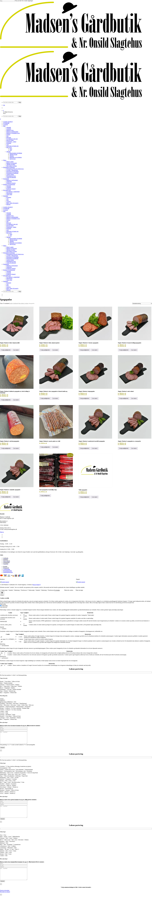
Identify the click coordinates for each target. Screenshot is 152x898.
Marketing (16, 590)
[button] (4, 890)
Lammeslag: (3, 847)
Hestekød (8, 228)
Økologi (8, 290)
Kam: (1, 771)
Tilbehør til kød (13, 240)
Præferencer (24, 590)
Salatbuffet (9, 267)
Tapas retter (9, 280)
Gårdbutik (15, 303)
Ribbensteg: (3, 772)
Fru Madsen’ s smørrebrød (12, 277)
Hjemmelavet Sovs (11, 261)
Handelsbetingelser (8, 572)
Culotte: (2, 711)
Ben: (1, 692)
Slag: (1, 691)
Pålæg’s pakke (10, 247)
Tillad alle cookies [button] (68, 590)
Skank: (1, 681)
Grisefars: (2, 766)
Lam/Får (8, 287)
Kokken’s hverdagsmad (9, 270)
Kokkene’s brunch (11, 268)
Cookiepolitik (6, 569)
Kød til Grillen (10, 225)
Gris (11, 235)
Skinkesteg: (3, 777)
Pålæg (4, 245)
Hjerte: (1, 791)
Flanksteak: (3, 689)
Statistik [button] (2, 627)
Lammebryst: (3, 846)
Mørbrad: (10, 702)
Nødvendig (4, 590)
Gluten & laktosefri (11, 262)
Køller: (1, 849)
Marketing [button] (2, 644)
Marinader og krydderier (16, 242)
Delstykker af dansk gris (12, 231)
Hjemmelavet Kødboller (12, 258)
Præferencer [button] (3, 656)
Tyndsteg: (2, 703)
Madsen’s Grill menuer (12, 265)
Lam (7, 230)
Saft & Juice (13, 244)
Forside (11, 303)
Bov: (1, 686)
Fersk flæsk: (3, 787)
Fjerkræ (8, 220)
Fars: (1, 835)
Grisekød (8, 214)
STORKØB (6, 208)
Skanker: (2, 716)
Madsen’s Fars (10, 215)
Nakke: (2, 769)
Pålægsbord (9, 278)
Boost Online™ (37, 584)
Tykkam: (2, 684)
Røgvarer (8, 223)
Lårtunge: (2, 717)
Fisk (7, 221)
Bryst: (1, 688)
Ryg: (1, 844)
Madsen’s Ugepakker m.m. (13, 218)
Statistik (11, 590)
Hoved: (2, 788)
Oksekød (8, 213)
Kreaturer (8, 282)
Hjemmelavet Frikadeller (12, 257)
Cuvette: (2, 713)
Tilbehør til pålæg (10, 250)
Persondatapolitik (7, 570)
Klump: (2, 708)
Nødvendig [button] (3, 604)
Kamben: (2, 784)
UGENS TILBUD (8, 207)
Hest (7, 285)
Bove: (1, 839)
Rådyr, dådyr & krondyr (12, 288)
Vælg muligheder (6, 350)
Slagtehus (5, 281)
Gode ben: (2, 785)
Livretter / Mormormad (12, 255)
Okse (11, 234)
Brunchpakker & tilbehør (16, 238)
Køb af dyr (9, 232)
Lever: (1, 793)
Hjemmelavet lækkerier (9, 252)
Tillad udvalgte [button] (79, 590)
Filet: (1, 705)
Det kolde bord (7, 275)
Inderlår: (2, 706)
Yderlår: (2, 709)
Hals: (1, 683)
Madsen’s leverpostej (11, 248)
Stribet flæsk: (3, 774)
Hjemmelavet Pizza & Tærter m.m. (15, 254)
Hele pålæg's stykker (23, 303)
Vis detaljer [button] (57, 590)
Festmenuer (6, 264)
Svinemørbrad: (3, 768)
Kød (4, 211)
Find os (2, 532)
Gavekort (5, 210)
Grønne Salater (10, 260)
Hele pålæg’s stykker (11, 251)
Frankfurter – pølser (11, 227)
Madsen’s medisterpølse (12, 217)
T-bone (2, 698)
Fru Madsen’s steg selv (12, 224)
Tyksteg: (2, 714)
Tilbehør (8, 237)
